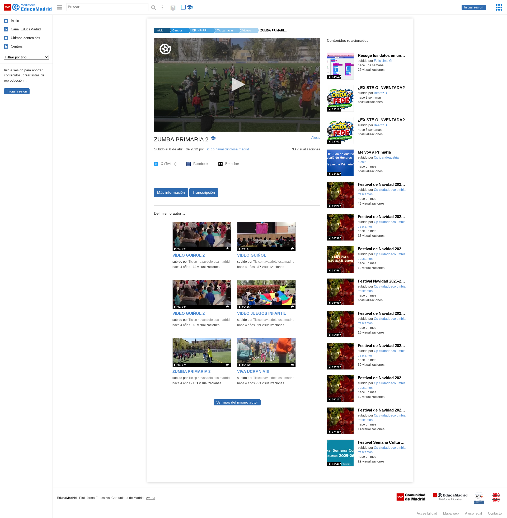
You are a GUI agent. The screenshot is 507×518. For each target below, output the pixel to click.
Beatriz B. (381, 93)
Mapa (451, 513)
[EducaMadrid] (450, 499)
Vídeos (246, 30)
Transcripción (204, 192)
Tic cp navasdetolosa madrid (227, 149)
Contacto (495, 513)
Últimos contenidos (25, 38)
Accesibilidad (427, 513)
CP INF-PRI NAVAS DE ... (200, 30)
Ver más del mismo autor (237, 402)
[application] (237, 85)
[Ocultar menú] (60, 7)
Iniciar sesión (473, 7)
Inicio (15, 21)
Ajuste (315, 138)
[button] (237, 84)
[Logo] (165, 49)
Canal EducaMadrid (26, 29)
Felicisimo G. (383, 60)
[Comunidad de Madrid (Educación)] (411, 499)
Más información (171, 192)
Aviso (473, 513)
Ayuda (150, 498)
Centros (17, 46)
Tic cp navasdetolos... (225, 30)
